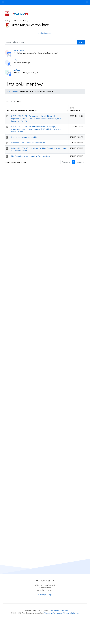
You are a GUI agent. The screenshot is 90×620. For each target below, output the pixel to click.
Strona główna (12, 91)
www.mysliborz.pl (45, 595)
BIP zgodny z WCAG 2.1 (59, 610)
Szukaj (81, 42)
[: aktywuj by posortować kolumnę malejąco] (7, 109)
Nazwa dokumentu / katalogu (24, 110)
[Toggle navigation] (87, 2)
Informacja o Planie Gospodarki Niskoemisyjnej (28, 143)
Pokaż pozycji (13, 101)
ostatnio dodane (45, 33)
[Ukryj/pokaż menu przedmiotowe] (3, 2)
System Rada (19, 50)
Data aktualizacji (75, 109)
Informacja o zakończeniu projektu (24, 137)
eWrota (17, 70)
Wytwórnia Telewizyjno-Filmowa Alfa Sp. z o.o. (61, 613)
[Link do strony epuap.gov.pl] (20, 14)
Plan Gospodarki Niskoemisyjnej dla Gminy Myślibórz (30, 156)
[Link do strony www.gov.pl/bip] (8, 14)
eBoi (15, 60)
